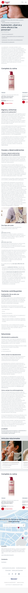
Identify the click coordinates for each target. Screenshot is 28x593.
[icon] (23, 525)
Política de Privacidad (17, 570)
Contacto (3, 562)
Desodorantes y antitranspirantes (11, 22)
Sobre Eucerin (20, 582)
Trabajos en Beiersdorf (10, 582)
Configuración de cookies (8, 567)
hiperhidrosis (4, 145)
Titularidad (8, 570)
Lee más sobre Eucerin (7, 555)
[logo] (7, 2)
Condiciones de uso (21, 567)
